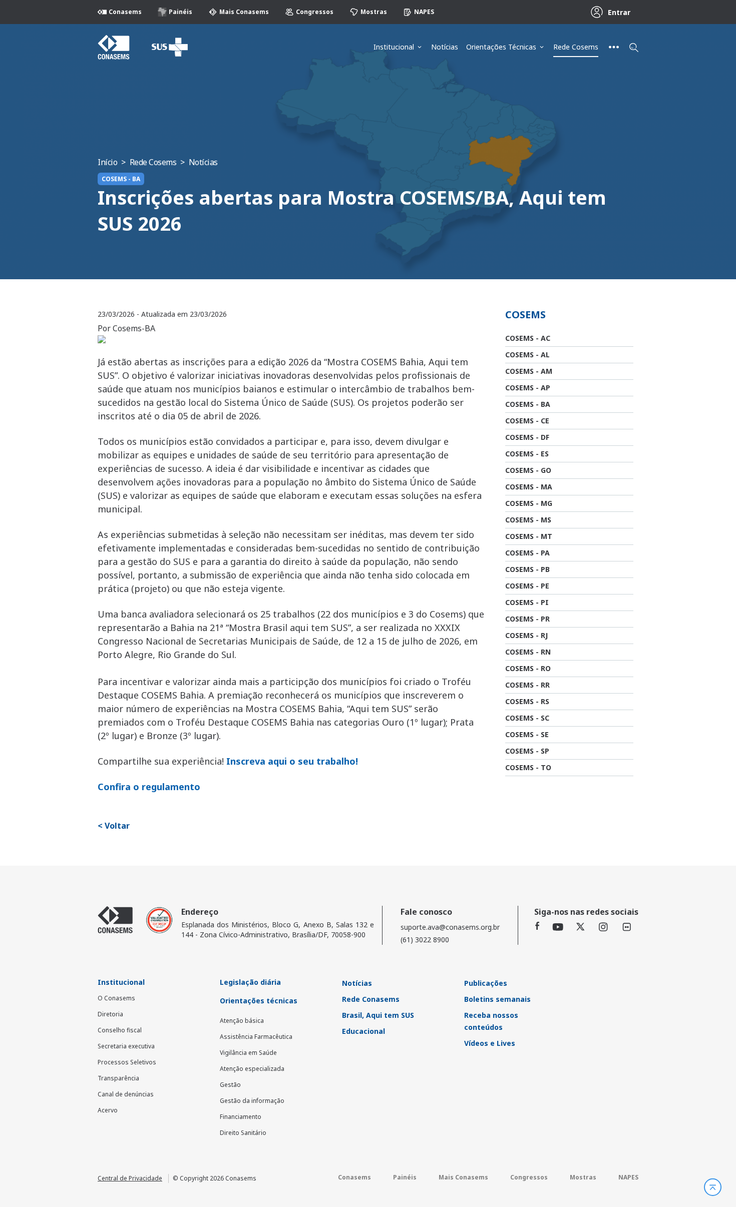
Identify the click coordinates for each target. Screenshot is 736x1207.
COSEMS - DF (527, 437)
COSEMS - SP (527, 751)
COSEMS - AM (528, 371)
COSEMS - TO (528, 767)
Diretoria (110, 1014)
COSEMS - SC (527, 718)
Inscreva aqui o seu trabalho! (292, 761)
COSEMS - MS (528, 519)
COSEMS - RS (527, 701)
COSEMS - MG (528, 503)
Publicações (485, 983)
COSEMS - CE (527, 420)
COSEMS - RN (528, 652)
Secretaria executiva (126, 1046)
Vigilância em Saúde (248, 1052)
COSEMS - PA (527, 552)
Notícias (444, 47)
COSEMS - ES (527, 453)
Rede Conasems (371, 999)
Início (107, 162)
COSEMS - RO (528, 668)
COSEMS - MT (528, 536)
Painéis (180, 12)
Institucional (394, 47)
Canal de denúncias (126, 1094)
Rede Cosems (575, 47)
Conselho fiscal (120, 1030)
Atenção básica (242, 1020)
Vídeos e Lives (489, 1043)
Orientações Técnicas (501, 47)
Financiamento (240, 1116)
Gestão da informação (252, 1100)
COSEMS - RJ (526, 635)
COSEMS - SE (527, 734)
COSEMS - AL (527, 354)
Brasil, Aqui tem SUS (378, 1015)
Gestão (230, 1084)
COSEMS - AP (527, 387)
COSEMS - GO (528, 470)
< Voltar (114, 825)
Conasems (125, 12)
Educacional (363, 1031)
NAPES (424, 12)
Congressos (314, 12)
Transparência (118, 1078)
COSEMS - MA (528, 486)
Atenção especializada (252, 1068)
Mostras (373, 12)
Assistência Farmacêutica (256, 1036)
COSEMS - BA (527, 404)
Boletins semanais (497, 999)
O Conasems (116, 998)
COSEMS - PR (527, 619)
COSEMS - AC (527, 338)
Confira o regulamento (149, 787)
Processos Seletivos (127, 1062)
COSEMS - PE (527, 585)
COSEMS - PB (527, 569)
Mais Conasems (244, 12)
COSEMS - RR (527, 685)
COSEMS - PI (527, 602)
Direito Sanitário (243, 1132)
